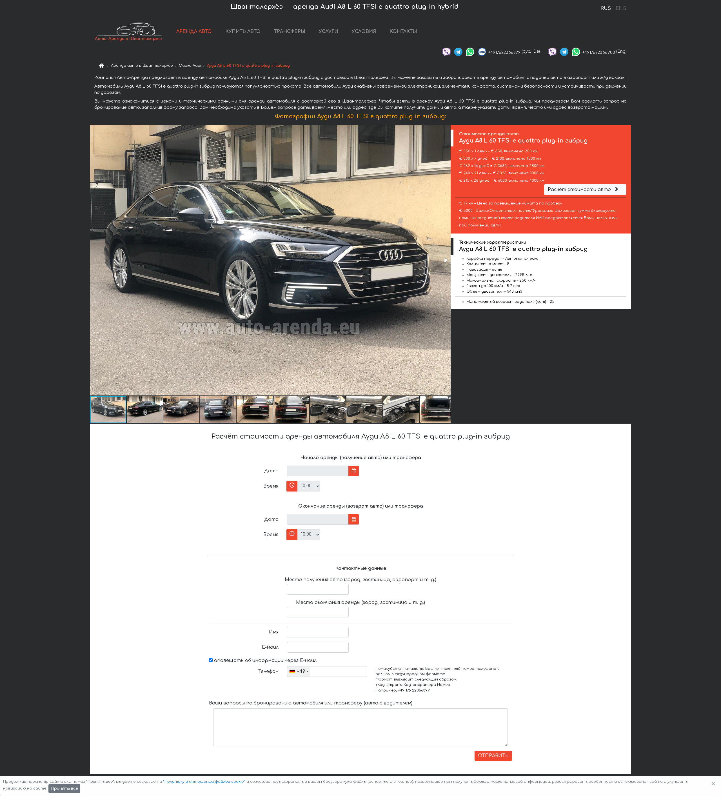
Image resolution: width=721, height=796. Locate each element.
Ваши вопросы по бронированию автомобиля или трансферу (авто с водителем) (310, 703)
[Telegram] (458, 51)
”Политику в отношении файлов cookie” (204, 782)
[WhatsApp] (470, 51)
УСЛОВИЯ (364, 31)
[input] (318, 471)
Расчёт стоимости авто (580, 189)
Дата (271, 470)
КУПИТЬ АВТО (243, 31)
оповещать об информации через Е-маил (265, 660)
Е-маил (270, 647)
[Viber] (446, 51)
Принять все (64, 788)
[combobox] (298, 671)
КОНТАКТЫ (403, 31)
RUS (606, 8)
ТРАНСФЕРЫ (289, 31)
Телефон (268, 671)
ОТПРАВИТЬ (493, 755)
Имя (274, 632)
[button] (445, 260)
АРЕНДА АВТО (194, 31)
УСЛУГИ (328, 31)
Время (270, 486)
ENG (621, 8)
